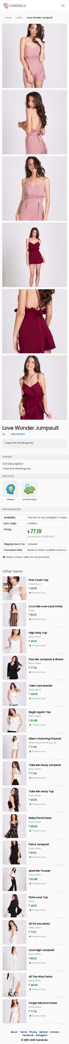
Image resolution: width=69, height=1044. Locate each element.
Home (8, 17)
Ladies (19, 17)
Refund (43, 1032)
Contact (54, 1032)
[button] (34, 56)
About (14, 1032)
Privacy (33, 1032)
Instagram (41, 1035)
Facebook (28, 1035)
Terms (24, 1032)
